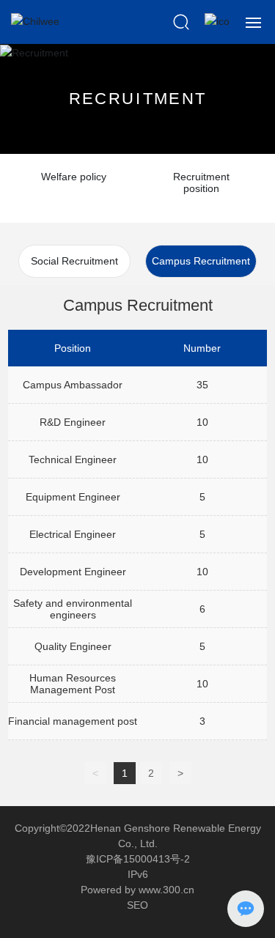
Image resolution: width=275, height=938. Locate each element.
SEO (137, 905)
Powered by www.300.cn (137, 889)
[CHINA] (217, 21)
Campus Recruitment (201, 261)
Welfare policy (73, 176)
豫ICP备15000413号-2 (138, 859)
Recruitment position (201, 182)
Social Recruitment (74, 261)
